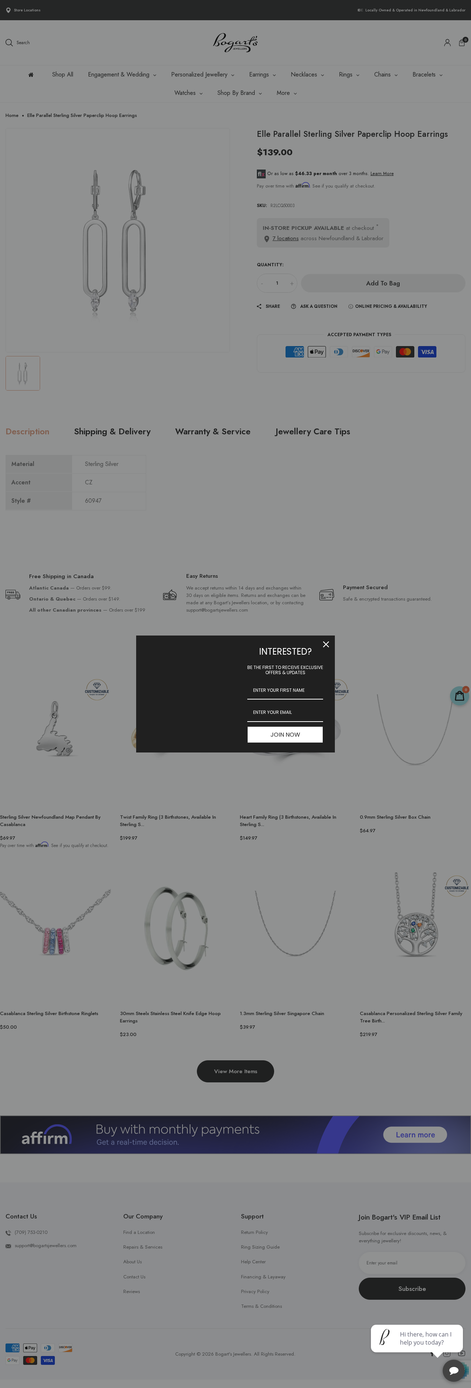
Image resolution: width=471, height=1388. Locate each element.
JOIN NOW (285, 734)
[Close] (326, 644)
